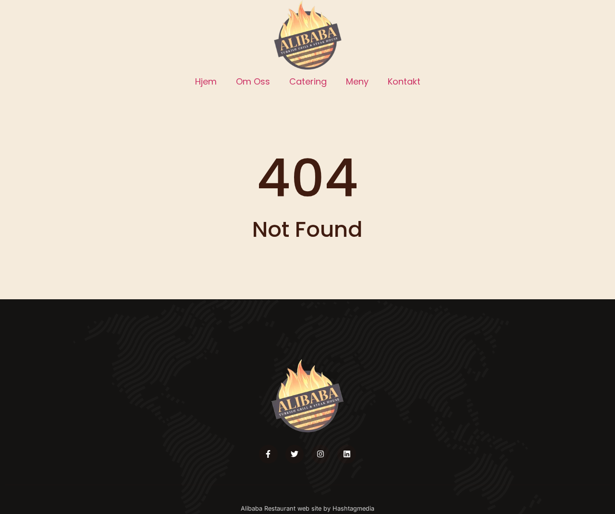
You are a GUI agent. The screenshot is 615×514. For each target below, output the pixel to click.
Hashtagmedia (353, 508)
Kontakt (404, 81)
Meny (357, 81)
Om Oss (253, 81)
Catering (308, 81)
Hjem (206, 81)
